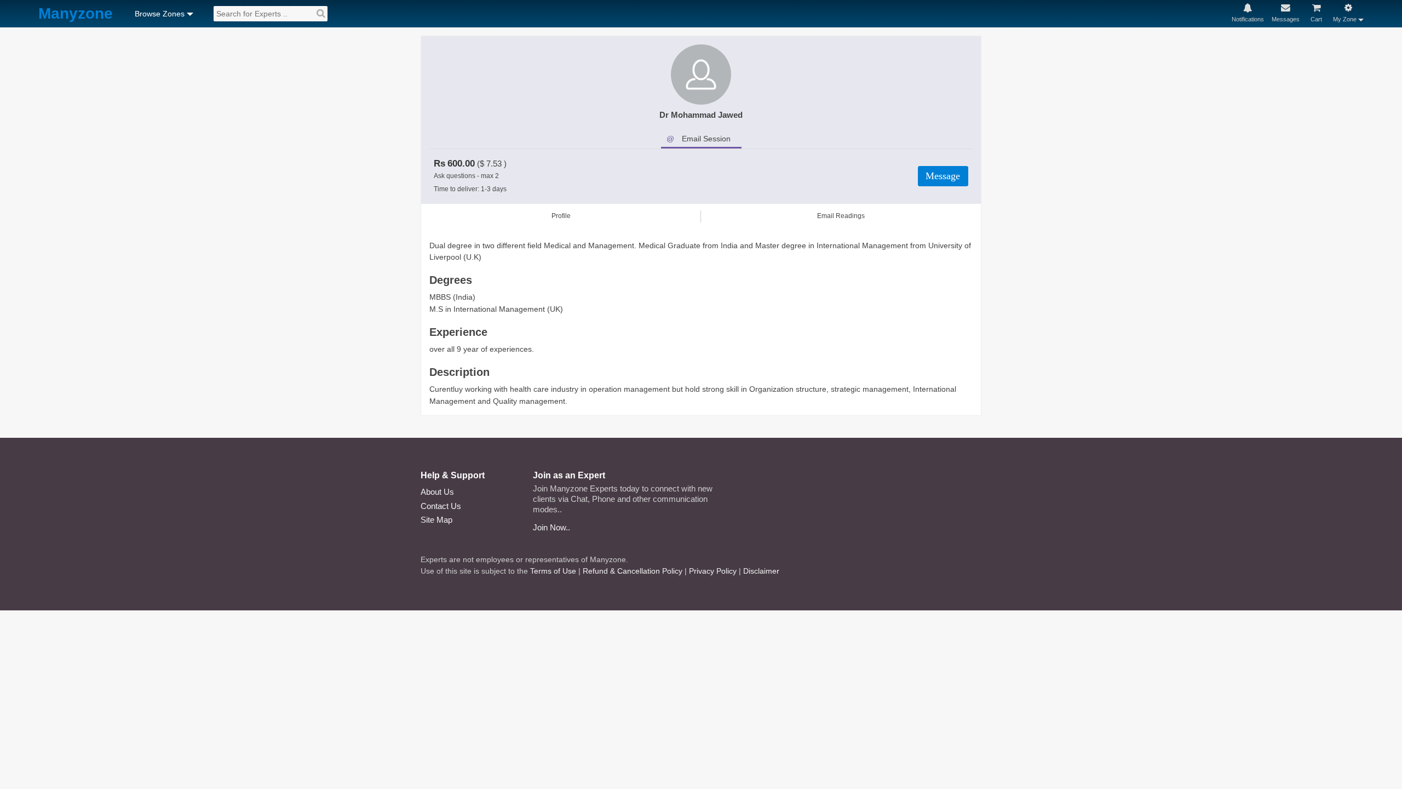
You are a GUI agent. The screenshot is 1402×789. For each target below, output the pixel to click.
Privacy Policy (713, 571)
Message (943, 175)
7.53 (494, 163)
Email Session (706, 138)
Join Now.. (551, 527)
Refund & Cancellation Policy (632, 571)
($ (480, 163)
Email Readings (841, 216)
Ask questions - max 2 (466, 176)
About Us (437, 491)
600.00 (461, 163)
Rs (439, 163)
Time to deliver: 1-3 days (470, 189)
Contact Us (441, 506)
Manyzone (75, 14)
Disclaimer (761, 571)
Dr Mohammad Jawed (701, 114)
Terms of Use (553, 571)
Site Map (436, 519)
